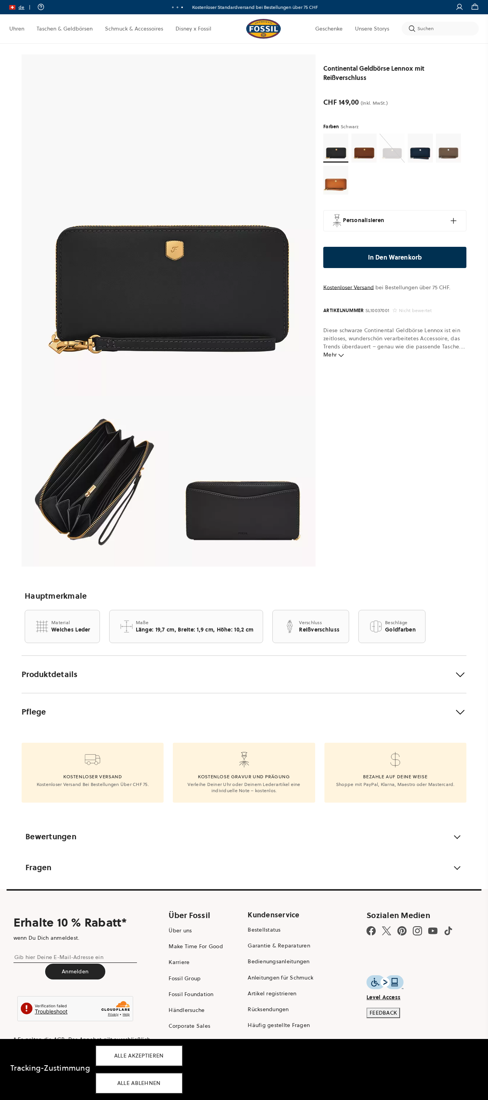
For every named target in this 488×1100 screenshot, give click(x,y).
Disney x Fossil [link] (193, 28)
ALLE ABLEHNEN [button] (139, 1083)
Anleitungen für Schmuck (280, 977)
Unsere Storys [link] (372, 28)
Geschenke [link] (329, 28)
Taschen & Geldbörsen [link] (65, 28)
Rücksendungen (268, 1009)
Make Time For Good (196, 946)
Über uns (180, 930)
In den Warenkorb (395, 257)
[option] (169, 225)
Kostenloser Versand (348, 287)
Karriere (179, 962)
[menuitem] (16, 28)
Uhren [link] (16, 28)
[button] (22, 7)
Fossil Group (185, 978)
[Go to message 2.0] (177, 7)
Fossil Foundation (191, 994)
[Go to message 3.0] (182, 7)
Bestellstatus (264, 930)
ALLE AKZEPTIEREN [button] (139, 1055)
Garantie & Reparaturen (279, 945)
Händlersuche (186, 1010)
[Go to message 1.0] (173, 7)
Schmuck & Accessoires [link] (134, 28)
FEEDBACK (383, 1013)
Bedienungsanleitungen (278, 961)
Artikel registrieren (272, 993)
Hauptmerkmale (56, 596)
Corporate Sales (189, 1026)
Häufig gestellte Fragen (279, 1025)
